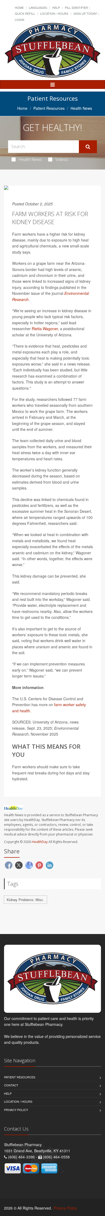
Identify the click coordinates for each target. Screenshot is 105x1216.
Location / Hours (54, 13)
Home (19, 7)
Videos (61, 159)
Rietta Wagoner (45, 328)
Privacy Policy (16, 1110)
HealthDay (40, 841)
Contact (11, 1085)
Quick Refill (25, 13)
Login (19, 19)
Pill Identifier (76, 7)
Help (56, 7)
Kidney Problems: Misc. (25, 899)
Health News (30, 159)
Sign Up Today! (85, 13)
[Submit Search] (88, 146)
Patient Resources (49, 108)
